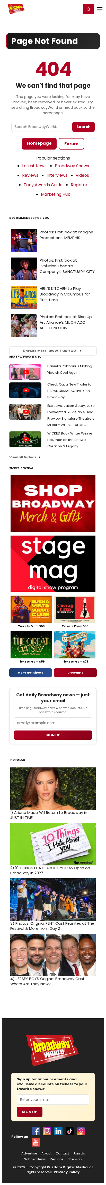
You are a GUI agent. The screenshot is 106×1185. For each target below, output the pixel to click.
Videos (82, 175)
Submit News (35, 1159)
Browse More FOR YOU (49, 350)
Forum (71, 144)
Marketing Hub (55, 194)
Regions (57, 1159)
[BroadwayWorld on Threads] (81, 1131)
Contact (62, 1153)
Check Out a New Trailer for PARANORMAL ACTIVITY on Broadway (70, 391)
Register (61, 9)
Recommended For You (29, 218)
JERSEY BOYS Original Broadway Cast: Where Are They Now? (47, 981)
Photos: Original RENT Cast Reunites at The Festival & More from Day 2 (52, 926)
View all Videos (23, 457)
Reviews (30, 175)
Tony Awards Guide (43, 185)
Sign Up (29, 1111)
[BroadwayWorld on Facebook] (35, 1131)
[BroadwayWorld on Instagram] (47, 1131)
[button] (88, 9)
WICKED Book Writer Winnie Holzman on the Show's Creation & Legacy (69, 440)
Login (76, 9)
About (46, 1153)
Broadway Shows (72, 166)
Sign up (53, 735)
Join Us (79, 1153)
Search (83, 126)
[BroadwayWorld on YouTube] (35, 1142)
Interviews (57, 175)
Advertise (29, 1153)
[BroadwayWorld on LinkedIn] (58, 1131)
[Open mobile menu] (100, 9)
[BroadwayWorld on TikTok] (69, 1131)
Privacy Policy (67, 1172)
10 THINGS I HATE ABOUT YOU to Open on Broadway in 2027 (50, 870)
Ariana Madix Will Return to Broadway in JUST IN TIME (48, 815)
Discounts (75, 672)
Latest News (34, 166)
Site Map (75, 1159)
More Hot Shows (30, 672)
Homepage (39, 143)
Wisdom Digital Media (67, 1167)
